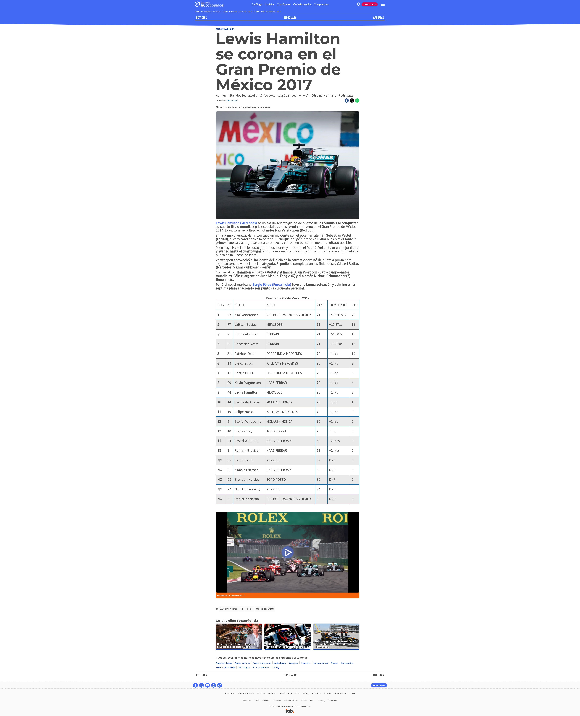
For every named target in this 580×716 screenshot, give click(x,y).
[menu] (382, 4)
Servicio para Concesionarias (336, 693)
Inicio (197, 11)
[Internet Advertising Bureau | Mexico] (290, 711)
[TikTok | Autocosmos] (219, 685)
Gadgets (293, 662)
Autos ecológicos (262, 662)
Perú (312, 700)
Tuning (275, 667)
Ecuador (277, 700)
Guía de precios (302, 4)
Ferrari (247, 107)
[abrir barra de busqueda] (358, 4)
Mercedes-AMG (261, 107)
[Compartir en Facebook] (347, 100)
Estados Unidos (291, 700)
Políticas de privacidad (289, 693)
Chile (257, 700)
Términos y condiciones (267, 693)
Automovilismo (225, 29)
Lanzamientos (320, 662)
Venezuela (332, 700)
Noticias (269, 4)
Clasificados (284, 4)
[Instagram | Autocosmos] (213, 685)
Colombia (266, 700)
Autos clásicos (242, 662)
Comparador (321, 4)
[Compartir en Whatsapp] (357, 100)
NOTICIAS (201, 17)
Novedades (347, 662)
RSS (353, 693)
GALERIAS (378, 17)
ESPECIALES (290, 17)
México (304, 700)
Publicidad (316, 693)
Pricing (305, 693)
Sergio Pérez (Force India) (272, 284)
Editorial (206, 11)
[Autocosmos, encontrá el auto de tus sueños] (209, 4)
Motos (334, 662)
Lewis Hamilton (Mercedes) (237, 223)
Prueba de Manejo (225, 667)
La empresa (230, 693)
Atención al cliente (246, 693)
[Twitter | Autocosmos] (201, 685)
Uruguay (321, 700)
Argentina (247, 700)
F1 (240, 107)
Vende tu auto (369, 4)
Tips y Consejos (261, 667)
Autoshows (280, 662)
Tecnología (244, 667)
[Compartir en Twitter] (352, 100)
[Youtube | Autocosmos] (207, 685)
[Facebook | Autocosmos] (195, 685)
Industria (305, 662)
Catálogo (256, 4)
